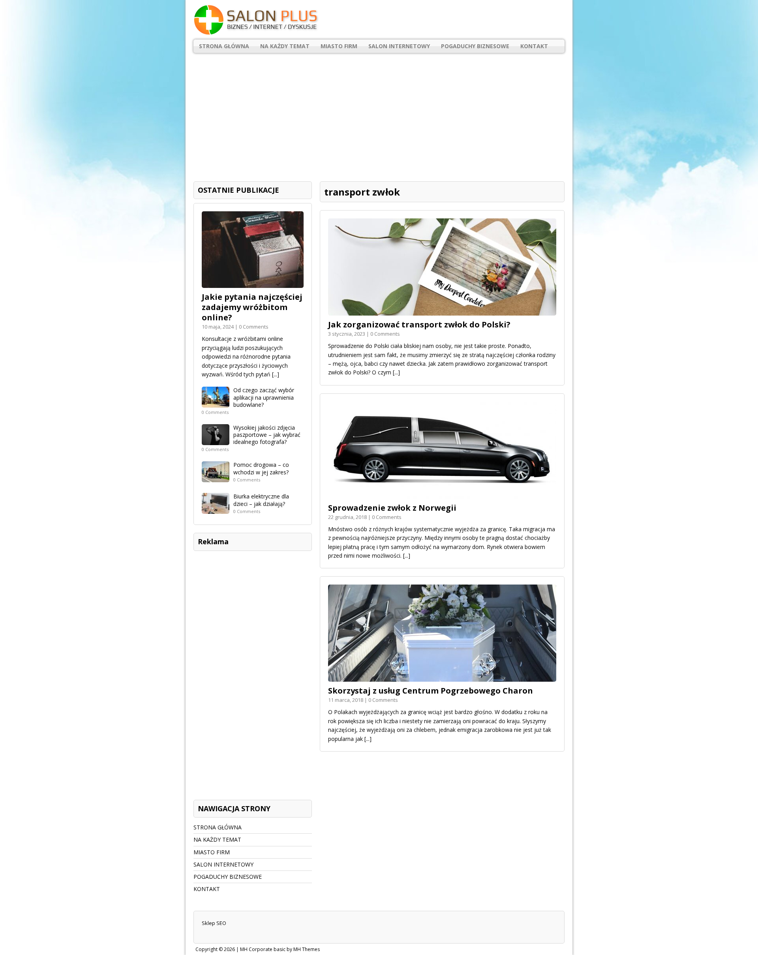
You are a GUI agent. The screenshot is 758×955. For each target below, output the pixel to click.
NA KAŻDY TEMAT (285, 46)
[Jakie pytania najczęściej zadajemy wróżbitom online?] (253, 283)
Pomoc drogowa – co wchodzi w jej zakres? (261, 468)
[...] (396, 372)
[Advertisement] (379, 114)
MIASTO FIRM (339, 46)
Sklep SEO (214, 923)
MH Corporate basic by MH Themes (280, 949)
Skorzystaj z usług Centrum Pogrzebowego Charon (430, 690)
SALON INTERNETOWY (399, 46)
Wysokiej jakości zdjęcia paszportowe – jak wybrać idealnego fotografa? (266, 435)
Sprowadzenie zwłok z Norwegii (392, 507)
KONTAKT (534, 46)
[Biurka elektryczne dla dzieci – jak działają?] (215, 509)
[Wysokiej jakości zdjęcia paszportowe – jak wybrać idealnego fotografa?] (215, 440)
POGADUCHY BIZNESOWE (475, 46)
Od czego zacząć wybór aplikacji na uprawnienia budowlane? (263, 397)
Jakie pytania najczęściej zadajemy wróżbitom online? (252, 307)
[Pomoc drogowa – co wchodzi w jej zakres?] (215, 477)
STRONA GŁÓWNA (224, 46)
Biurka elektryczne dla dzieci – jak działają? (261, 500)
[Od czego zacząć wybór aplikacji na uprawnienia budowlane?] (215, 403)
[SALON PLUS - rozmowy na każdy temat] (379, 19)
